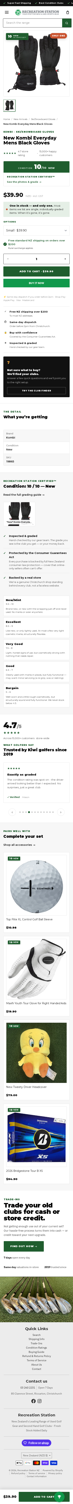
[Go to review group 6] (35, 812)
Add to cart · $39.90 (36, 271)
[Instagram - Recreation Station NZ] (39, 1401)
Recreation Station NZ (28, 1470)
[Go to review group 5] (32, 812)
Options (9, 221)
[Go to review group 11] (50, 812)
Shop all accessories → (19, 845)
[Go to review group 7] (38, 812)
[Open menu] (6, 12)
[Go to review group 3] (26, 812)
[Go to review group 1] (20, 812)
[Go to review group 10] (47, 812)
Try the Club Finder (36, 390)
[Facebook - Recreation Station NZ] (33, 1401)
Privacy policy (55, 1473)
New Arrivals (20, 119)
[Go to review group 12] (53, 812)
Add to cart (44, 1496)
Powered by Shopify (53, 1470)
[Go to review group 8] (41, 812)
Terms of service (36, 1473)
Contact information (37, 1476)
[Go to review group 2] (23, 812)
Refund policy (18, 1473)
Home (6, 119)
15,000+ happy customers (48, 153)
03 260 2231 (27, 1387)
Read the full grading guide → (24, 494)
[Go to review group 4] (29, 812)
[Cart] (68, 12)
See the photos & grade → (24, 181)
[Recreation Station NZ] (37, 12)
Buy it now (36, 283)
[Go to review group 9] (44, 812)
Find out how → (23, 1246)
